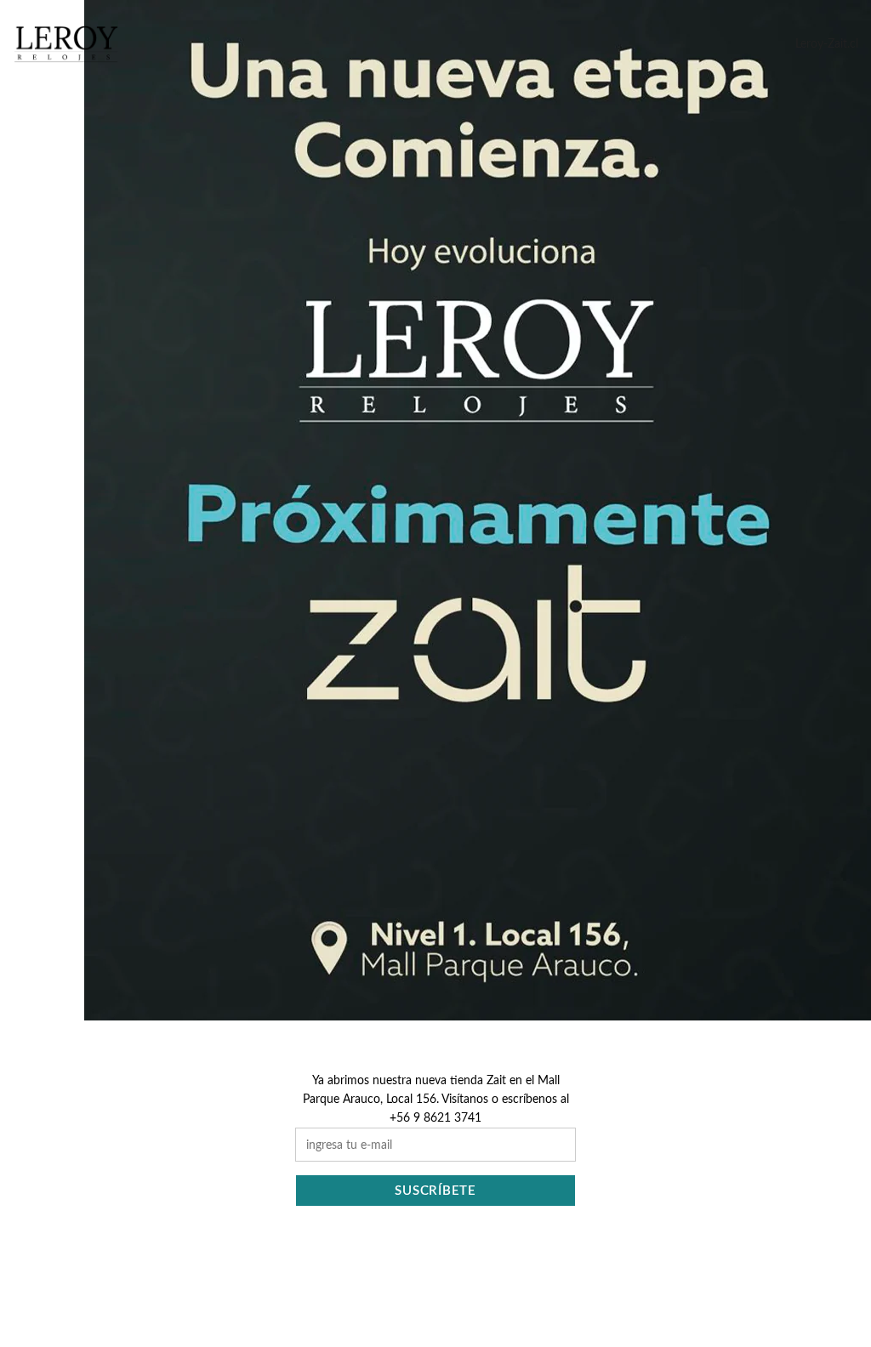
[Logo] (66, 44)
